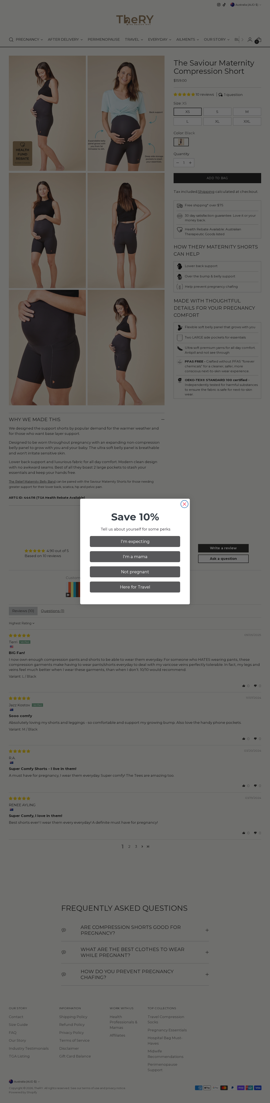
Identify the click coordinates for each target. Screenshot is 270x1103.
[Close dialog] (184, 504)
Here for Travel (135, 587)
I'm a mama (135, 556)
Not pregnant (135, 571)
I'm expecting (135, 541)
